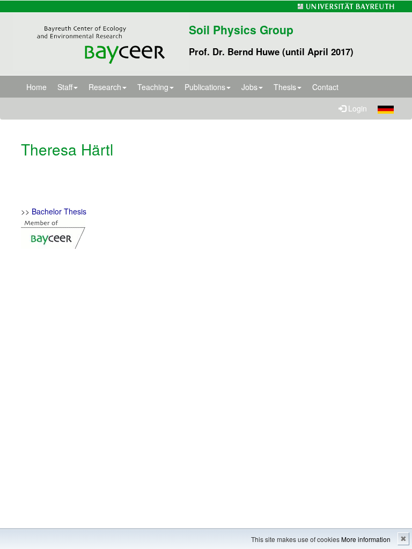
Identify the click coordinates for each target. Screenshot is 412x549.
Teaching (152, 86)
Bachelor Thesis (59, 211)
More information (366, 539)
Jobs (249, 86)
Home (36, 86)
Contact (325, 86)
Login (356, 108)
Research (105, 86)
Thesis (285, 86)
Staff (64, 86)
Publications (205, 86)
